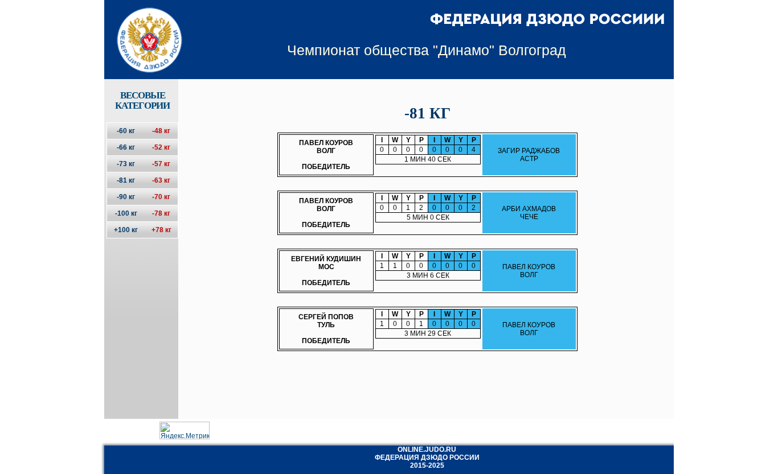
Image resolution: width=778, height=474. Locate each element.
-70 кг (161, 197)
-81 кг (126, 180)
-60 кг (126, 131)
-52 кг (161, 147)
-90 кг (126, 197)
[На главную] (142, 30)
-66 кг (126, 147)
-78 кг (161, 213)
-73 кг (126, 164)
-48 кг (161, 131)
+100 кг (126, 230)
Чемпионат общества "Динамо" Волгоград (426, 50)
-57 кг (161, 164)
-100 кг (126, 213)
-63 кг (161, 180)
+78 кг (161, 230)
